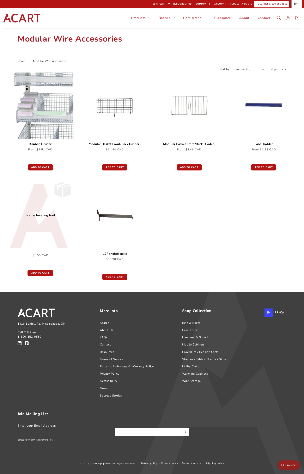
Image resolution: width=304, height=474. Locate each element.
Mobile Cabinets (193, 345)
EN (296, 4)
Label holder (264, 144)
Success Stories (111, 396)
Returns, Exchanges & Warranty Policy (127, 366)
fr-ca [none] (279, 312)
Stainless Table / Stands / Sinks (204, 359)
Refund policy (149, 463)
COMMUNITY (203, 3)
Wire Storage (191, 381)
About (244, 18)
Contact (264, 18)
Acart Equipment (101, 463)
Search (104, 323)
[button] (279, 18)
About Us (106, 330)
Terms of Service (111, 359)
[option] (279, 312)
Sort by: (224, 69)
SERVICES (158, 3)
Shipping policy (214, 463)
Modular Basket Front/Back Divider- (115, 144)
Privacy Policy (109, 374)
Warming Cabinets (195, 374)
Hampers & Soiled (195, 337)
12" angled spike (115, 254)
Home (21, 61)
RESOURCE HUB (182, 3)
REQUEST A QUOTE (241, 3)
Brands (164, 18)
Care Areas (192, 18)
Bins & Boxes (191, 323)
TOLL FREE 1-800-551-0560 (271, 3)
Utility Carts (190, 366)
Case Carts (189, 330)
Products (138, 18)
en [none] (268, 312)
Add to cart (40, 167)
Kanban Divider (40, 144)
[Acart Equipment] (20, 344)
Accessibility (108, 381)
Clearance (222, 18)
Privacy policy (169, 463)
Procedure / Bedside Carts (200, 352)
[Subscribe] (184, 432)
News (104, 388)
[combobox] (296, 4)
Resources (107, 352)
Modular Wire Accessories (50, 61)
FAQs (104, 337)
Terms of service (191, 463)
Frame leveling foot (40, 215)
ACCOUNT (220, 3)
